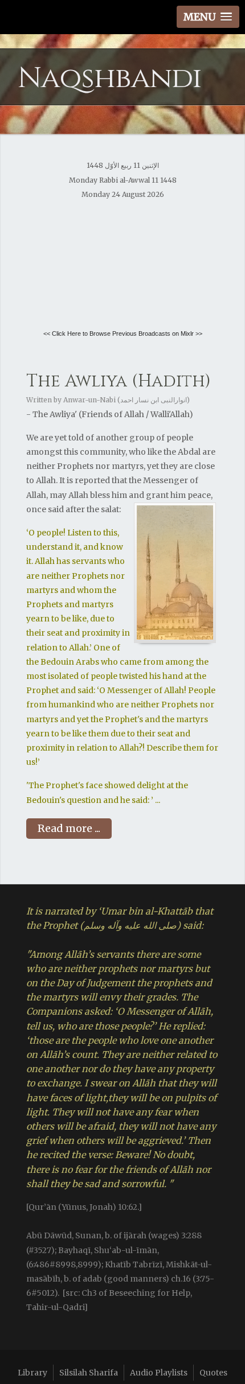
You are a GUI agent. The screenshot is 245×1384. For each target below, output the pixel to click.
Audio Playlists (158, 1372)
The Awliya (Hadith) (118, 381)
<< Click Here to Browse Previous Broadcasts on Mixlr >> (122, 333)
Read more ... (69, 828)
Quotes (213, 1372)
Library (32, 1372)
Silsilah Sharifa (88, 1372)
